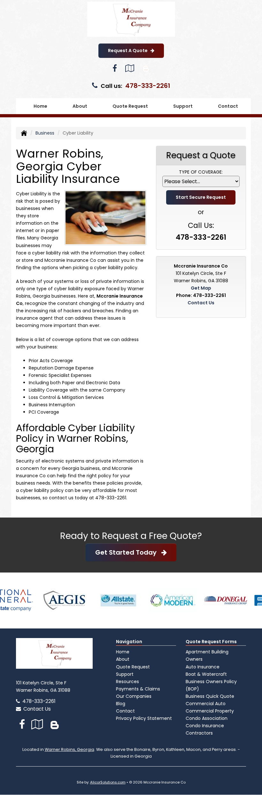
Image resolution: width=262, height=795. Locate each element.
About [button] (80, 106)
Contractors (199, 733)
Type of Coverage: (201, 172)
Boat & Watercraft (206, 674)
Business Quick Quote (210, 696)
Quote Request (133, 667)
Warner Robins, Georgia (69, 749)
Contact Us (201, 303)
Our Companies (133, 696)
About (122, 659)
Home (40, 106)
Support (125, 674)
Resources (127, 681)
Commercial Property (210, 711)
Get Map (201, 288)
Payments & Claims (138, 689)
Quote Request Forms (211, 641)
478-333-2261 (147, 85)
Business (44, 133)
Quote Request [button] (130, 106)
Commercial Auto (206, 703)
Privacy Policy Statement (144, 718)
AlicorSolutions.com (108, 782)
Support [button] (183, 106)
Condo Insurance (205, 725)
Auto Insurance (203, 667)
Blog (120, 703)
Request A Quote (129, 50)
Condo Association (206, 718)
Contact (228, 106)
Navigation (129, 641)
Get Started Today (128, 552)
